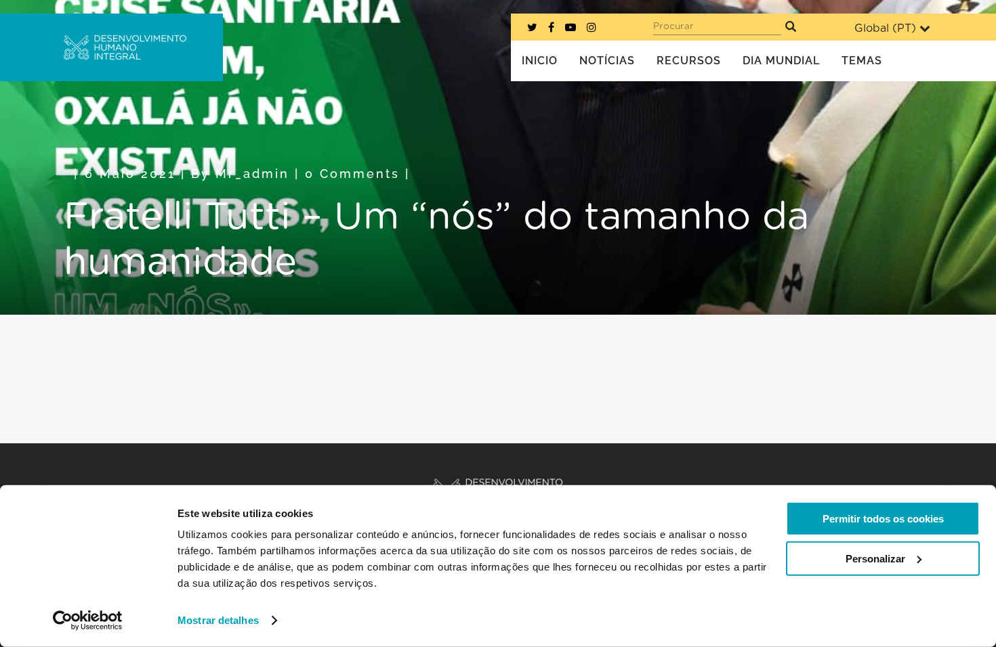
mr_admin (252, 173)
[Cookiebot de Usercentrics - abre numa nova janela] (87, 620)
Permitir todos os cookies (883, 519)
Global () (885, 28)
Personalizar (875, 558)
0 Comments (352, 173)
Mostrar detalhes (218, 620)
